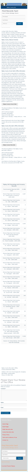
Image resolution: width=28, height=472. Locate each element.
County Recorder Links (8, 432)
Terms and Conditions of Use (9, 437)
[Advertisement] (14, 173)
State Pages (5, 426)
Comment (3, 388)
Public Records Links (7, 429)
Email (2, 407)
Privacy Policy (5, 434)
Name (2, 402)
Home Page (5, 424)
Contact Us (5, 440)
